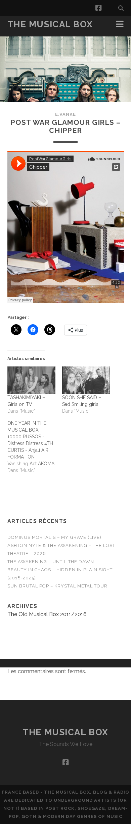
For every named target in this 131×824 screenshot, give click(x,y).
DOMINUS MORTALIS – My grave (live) (54, 537)
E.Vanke (65, 114)
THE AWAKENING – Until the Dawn (50, 561)
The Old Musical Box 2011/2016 (47, 614)
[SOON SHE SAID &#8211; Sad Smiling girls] (86, 380)
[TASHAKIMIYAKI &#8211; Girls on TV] (31, 380)
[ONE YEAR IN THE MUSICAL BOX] (34, 447)
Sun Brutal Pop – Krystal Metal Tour (57, 585)
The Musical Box (50, 24)
